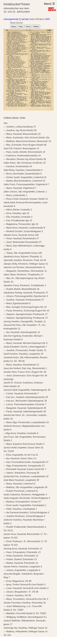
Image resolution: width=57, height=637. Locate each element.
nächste (25, 19)
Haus (21, 26)
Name (13, 26)
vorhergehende (10, 19)
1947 (47, 19)
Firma (28, 26)
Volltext (36, 26)
